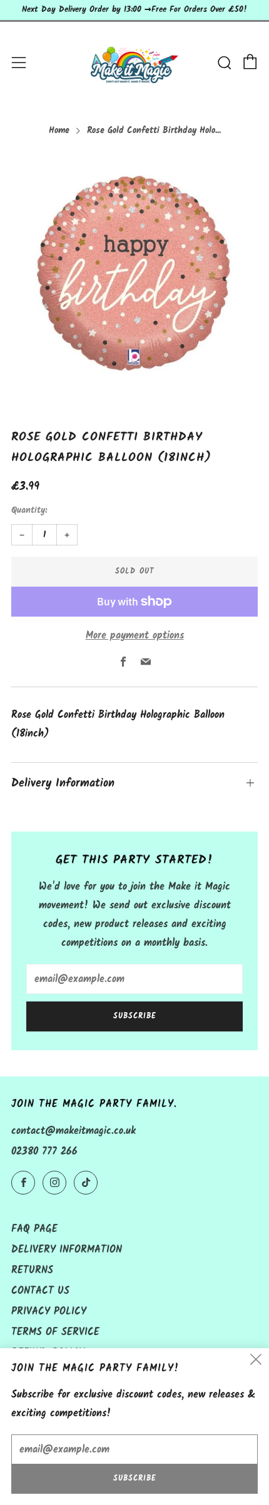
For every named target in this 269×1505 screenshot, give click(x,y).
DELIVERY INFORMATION (66, 1250)
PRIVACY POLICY (48, 1311)
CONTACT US (40, 1291)
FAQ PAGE (34, 1229)
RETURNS (32, 1270)
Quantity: (29, 511)
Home (59, 130)
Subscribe (134, 1016)
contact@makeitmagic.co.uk (73, 1131)
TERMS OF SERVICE (55, 1332)
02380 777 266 (44, 1152)
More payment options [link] (135, 635)
